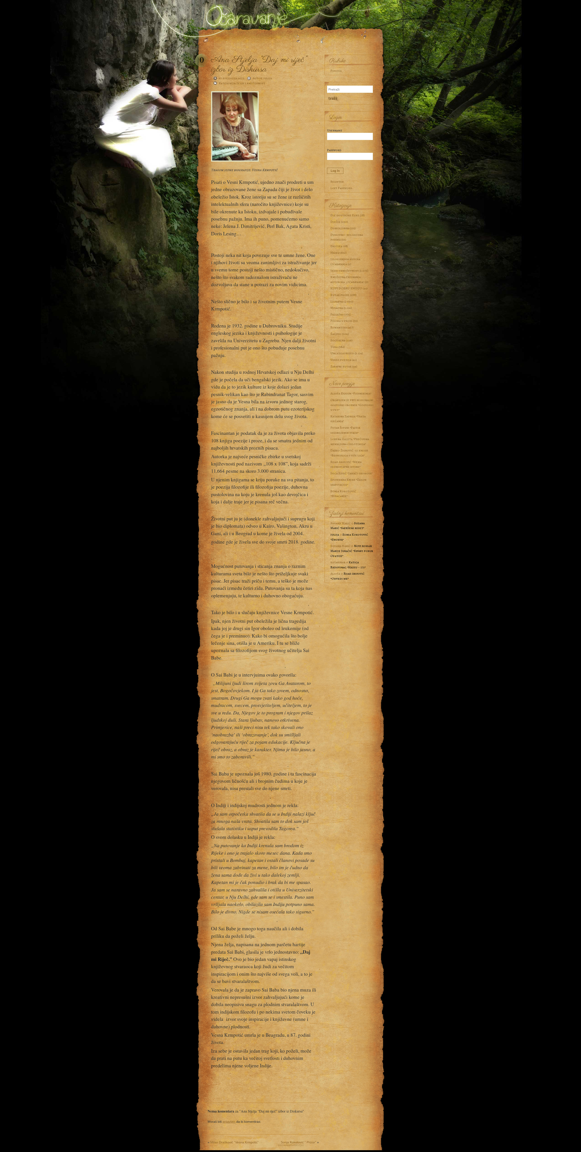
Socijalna (337, 340)
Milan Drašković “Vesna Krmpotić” (234, 1142)
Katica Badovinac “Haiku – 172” (348, 564)
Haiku (335, 252)
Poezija (336, 70)
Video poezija (340, 359)
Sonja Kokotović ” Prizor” (298, 1142)
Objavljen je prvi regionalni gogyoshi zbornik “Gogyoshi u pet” (352, 405)
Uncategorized (342, 353)
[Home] (245, 14)
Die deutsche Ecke (344, 215)
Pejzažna (337, 314)
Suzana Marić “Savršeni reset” (347, 525)
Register (337, 181)
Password (334, 150)
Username (334, 130)
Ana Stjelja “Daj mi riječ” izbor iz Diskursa (258, 65)
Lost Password (341, 188)
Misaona (336, 307)
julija (267, 78)
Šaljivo (335, 334)
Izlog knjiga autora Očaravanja (345, 261)
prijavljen (229, 1121)
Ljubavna (337, 301)
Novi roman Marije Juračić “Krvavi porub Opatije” (351, 551)
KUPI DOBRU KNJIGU (346, 288)
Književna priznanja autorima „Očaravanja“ (347, 279)
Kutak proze (339, 295)
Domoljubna (340, 228)
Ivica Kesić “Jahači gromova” (351, 473)
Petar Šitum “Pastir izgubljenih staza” (345, 430)
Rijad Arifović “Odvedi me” (347, 576)
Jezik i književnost (251, 83)
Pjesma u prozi (341, 320)
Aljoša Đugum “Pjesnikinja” (351, 393)
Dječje (335, 221)
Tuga (334, 347)
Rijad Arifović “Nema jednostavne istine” (346, 464)
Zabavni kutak (341, 366)
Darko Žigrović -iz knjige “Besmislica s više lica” (349, 453)
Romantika (338, 327)
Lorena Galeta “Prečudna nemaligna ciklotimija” (349, 441)
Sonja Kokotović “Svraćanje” (343, 493)
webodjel (291, 1145)
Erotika (336, 246)
